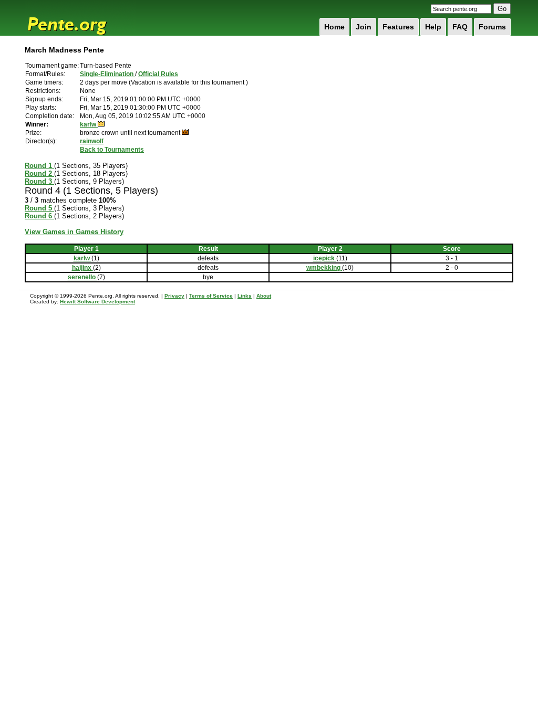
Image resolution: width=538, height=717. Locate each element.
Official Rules (158, 74)
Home (334, 27)
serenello (82, 277)
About (263, 296)
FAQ (460, 27)
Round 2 (39, 173)
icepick (324, 258)
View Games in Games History (74, 232)
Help (433, 27)
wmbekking (324, 267)
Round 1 (39, 166)
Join (363, 27)
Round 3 (39, 181)
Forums (492, 27)
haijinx (82, 267)
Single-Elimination (107, 74)
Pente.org (80, 18)
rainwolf (92, 141)
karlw (89, 124)
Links (244, 296)
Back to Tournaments (112, 149)
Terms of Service (211, 296)
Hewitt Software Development (97, 301)
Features (398, 27)
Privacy (174, 296)
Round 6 (39, 216)
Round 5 (39, 208)
